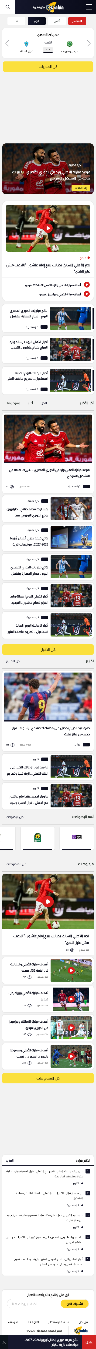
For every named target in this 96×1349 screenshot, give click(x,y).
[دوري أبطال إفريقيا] (38, 838)
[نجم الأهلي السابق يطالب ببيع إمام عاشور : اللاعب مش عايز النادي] (48, 239)
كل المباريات (48, 67)
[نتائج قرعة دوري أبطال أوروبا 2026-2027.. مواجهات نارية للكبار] (46, 537)
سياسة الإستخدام (58, 1322)
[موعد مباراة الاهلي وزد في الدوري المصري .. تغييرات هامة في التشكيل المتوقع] (48, 168)
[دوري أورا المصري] (77, 838)
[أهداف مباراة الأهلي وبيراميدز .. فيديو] (48, 294)
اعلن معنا (33, 1322)
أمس (57, 21)
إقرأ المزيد (80, 187)
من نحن (83, 1322)
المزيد (10, 1160)
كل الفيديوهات (16, 864)
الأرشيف (13, 1322)
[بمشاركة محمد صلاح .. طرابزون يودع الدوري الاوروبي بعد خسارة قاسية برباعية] (46, 508)
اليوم (37, 21)
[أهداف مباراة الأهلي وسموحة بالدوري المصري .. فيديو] (46, 1056)
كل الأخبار (48, 650)
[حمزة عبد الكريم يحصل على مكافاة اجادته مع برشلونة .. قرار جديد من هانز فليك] (46, 711)
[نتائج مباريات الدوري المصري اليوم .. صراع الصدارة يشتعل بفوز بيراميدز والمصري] (48, 318)
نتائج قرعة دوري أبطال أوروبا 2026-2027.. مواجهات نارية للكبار (51, 1342)
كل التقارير (13, 661)
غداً (16, 21)
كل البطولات (15, 817)
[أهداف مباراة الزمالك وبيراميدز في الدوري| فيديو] (46, 1028)
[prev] (89, 43)
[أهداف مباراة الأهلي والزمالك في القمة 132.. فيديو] (48, 284)
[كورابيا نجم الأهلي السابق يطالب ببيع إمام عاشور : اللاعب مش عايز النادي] (48, 914)
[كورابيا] (48, 7)
